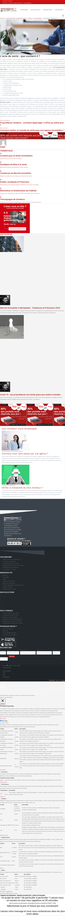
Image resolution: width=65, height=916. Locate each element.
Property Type (24, 650)
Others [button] (2, 868)
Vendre (30, 18)
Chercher (11, 656)
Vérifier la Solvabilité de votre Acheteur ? (22, 488)
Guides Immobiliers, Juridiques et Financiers (16, 18)
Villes (8, 650)
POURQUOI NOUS (47, 9)
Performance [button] (3, 782)
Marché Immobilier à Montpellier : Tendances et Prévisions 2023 (30, 308)
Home (3, 18)
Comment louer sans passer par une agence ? (25, 453)
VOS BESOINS (24, 9)
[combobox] (13, 653)
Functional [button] (2, 770)
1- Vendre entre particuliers (8, 486)
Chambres (39, 650)
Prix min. (55, 650)
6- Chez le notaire (37, 18)
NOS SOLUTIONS (35, 9)
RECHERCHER (59, 9)
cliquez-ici (46, 693)
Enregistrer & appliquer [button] (6, 891)
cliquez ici (10, 693)
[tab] (8, 895)
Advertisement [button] (4, 835)
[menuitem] (63, 15)
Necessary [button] (3, 718)
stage (2, 147)
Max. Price (3, 656)
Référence (3, 650)
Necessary (4, 721)
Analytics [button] (2, 796)
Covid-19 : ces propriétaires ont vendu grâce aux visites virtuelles (30, 394)
